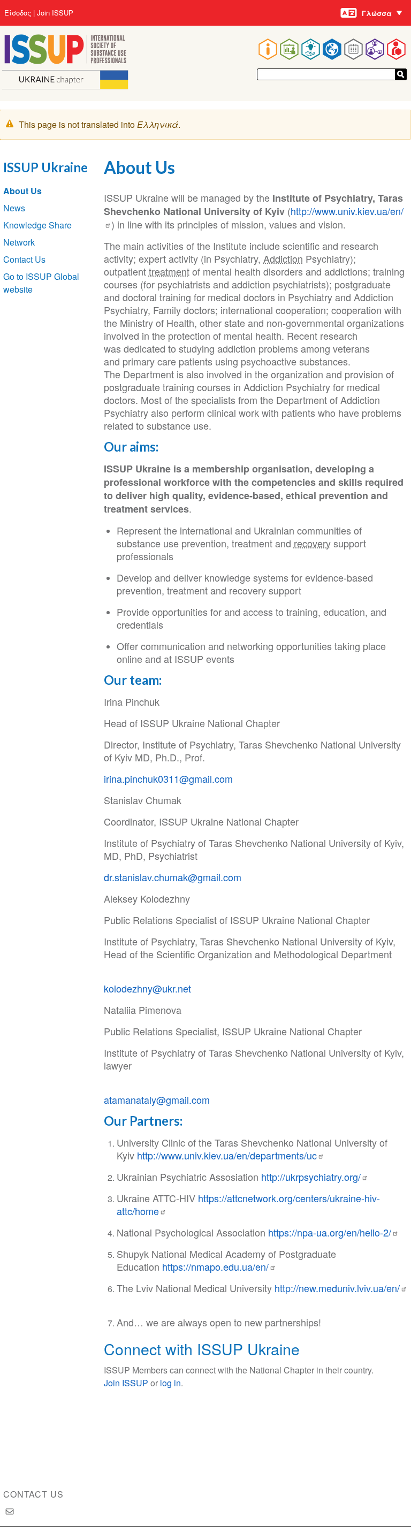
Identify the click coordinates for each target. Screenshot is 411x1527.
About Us (22, 191)
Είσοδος (17, 13)
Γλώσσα (377, 13)
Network (19, 242)
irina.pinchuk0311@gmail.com (168, 778)
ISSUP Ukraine (45, 167)
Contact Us (24, 259)
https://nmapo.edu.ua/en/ (215, 1266)
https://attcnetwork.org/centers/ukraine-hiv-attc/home (248, 1204)
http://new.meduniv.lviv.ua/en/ (337, 1288)
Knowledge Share (37, 225)
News (14, 208)
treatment (169, 271)
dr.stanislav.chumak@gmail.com (172, 877)
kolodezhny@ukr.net (147, 988)
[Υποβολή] (401, 74)
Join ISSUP (55, 13)
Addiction (283, 258)
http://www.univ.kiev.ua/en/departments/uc (227, 1155)
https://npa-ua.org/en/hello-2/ (329, 1232)
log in (170, 1383)
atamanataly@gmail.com (157, 1099)
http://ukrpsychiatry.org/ (311, 1177)
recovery (312, 543)
